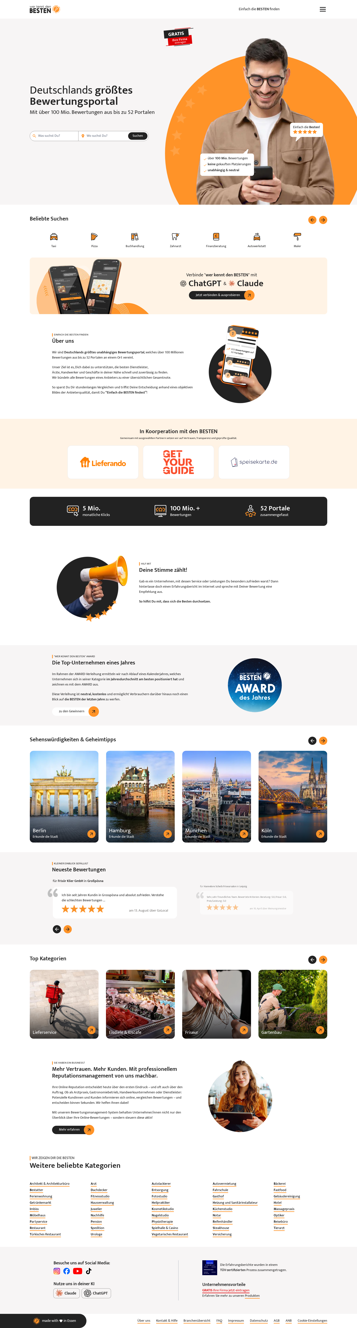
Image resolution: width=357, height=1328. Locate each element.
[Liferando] (103, 462)
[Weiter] (323, 220)
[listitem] (50, 1184)
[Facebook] (66, 1271)
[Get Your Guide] (178, 462)
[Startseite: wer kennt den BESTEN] (45, 9)
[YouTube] (77, 1271)
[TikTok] (88, 1271)
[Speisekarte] (254, 462)
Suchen (138, 136)
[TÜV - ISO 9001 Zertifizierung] (209, 1267)
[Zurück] (312, 220)
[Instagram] (57, 1271)
